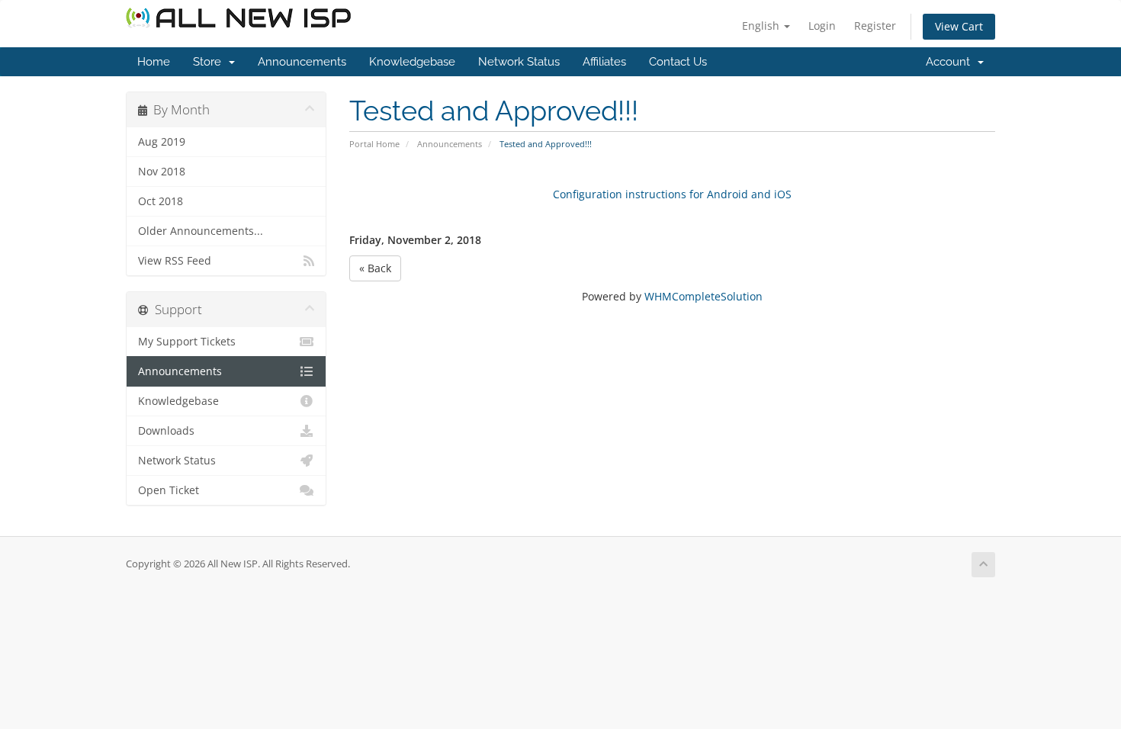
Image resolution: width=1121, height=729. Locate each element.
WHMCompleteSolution (703, 296)
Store (210, 62)
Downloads (166, 431)
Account (951, 62)
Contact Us (678, 62)
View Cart (959, 26)
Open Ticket (168, 490)
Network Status (519, 62)
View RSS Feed (174, 261)
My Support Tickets (187, 341)
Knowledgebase (412, 62)
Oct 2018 (160, 201)
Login (822, 25)
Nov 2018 (161, 171)
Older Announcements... (200, 231)
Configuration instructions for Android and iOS (672, 194)
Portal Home (374, 143)
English (762, 25)
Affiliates (604, 62)
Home (153, 62)
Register (875, 25)
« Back (375, 268)
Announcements (302, 62)
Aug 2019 (161, 142)
